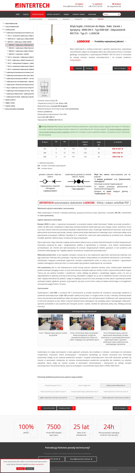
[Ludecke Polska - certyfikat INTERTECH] (84, 202)
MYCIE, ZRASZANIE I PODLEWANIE (14, 109)
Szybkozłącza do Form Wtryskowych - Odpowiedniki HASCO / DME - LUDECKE (28, 81)
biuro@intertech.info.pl (73, 5)
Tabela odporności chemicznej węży (115, 391)
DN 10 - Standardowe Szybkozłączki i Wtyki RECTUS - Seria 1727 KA (27, 69)
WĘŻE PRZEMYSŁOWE (11, 23)
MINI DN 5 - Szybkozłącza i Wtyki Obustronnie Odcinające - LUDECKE (28, 48)
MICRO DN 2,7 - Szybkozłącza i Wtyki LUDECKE (21, 39)
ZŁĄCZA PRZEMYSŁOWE (12, 26)
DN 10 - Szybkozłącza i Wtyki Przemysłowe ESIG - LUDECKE (24, 60)
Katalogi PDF (78, 19)
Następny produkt (64, 408)
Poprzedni (79, 68)
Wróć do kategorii (120, 68)
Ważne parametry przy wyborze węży (52, 391)
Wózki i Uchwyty (53, 14)
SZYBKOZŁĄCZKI (10, 30)
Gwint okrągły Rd (83, 385)
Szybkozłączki (38, 14)
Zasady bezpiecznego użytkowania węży (84, 391)
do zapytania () (114, 5)
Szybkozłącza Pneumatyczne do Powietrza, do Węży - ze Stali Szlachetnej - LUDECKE (30, 72)
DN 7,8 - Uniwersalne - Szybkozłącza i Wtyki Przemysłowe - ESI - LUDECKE (28, 57)
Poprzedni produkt (49, 408)
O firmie (90, 19)
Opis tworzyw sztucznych (84, 398)
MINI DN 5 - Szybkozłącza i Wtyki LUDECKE (19, 42)
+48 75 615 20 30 (95, 5)
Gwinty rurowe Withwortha (115, 385)
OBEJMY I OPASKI (10, 103)
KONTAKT (101, 19)
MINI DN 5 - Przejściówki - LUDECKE (19, 54)
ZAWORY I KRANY (10, 106)
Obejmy (66, 14)
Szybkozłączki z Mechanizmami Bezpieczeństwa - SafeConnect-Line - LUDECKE (29, 84)
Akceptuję (20, 468)
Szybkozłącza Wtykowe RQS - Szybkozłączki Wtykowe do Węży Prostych (27, 94)
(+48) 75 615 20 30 (51, 459)
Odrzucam (30, 468)
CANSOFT (115, 470)
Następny (89, 68)
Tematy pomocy (52, 19)
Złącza (26, 14)
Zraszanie (92, 14)
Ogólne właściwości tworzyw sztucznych (53, 398)
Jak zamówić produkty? (35, 19)
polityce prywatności (37, 464)
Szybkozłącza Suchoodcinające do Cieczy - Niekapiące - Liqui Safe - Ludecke (28, 91)
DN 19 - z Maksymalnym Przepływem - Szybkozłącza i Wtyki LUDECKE (27, 63)
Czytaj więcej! (75, 60)
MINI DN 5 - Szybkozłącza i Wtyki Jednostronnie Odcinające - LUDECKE (28, 45)
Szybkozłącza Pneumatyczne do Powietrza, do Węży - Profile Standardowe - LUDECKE (31, 33)
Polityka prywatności (80, 470)
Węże (18, 14)
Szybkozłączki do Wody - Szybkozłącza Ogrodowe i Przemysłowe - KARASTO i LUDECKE (31, 97)
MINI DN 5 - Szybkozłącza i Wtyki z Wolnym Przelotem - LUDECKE (27, 51)
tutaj (108, 194)
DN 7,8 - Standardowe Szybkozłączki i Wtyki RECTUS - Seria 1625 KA (27, 66)
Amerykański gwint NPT (52, 385)
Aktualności (66, 19)
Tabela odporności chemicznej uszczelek (115, 398)
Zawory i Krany (79, 14)
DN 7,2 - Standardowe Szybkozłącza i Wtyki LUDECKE (23, 36)
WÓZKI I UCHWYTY (10, 100)
